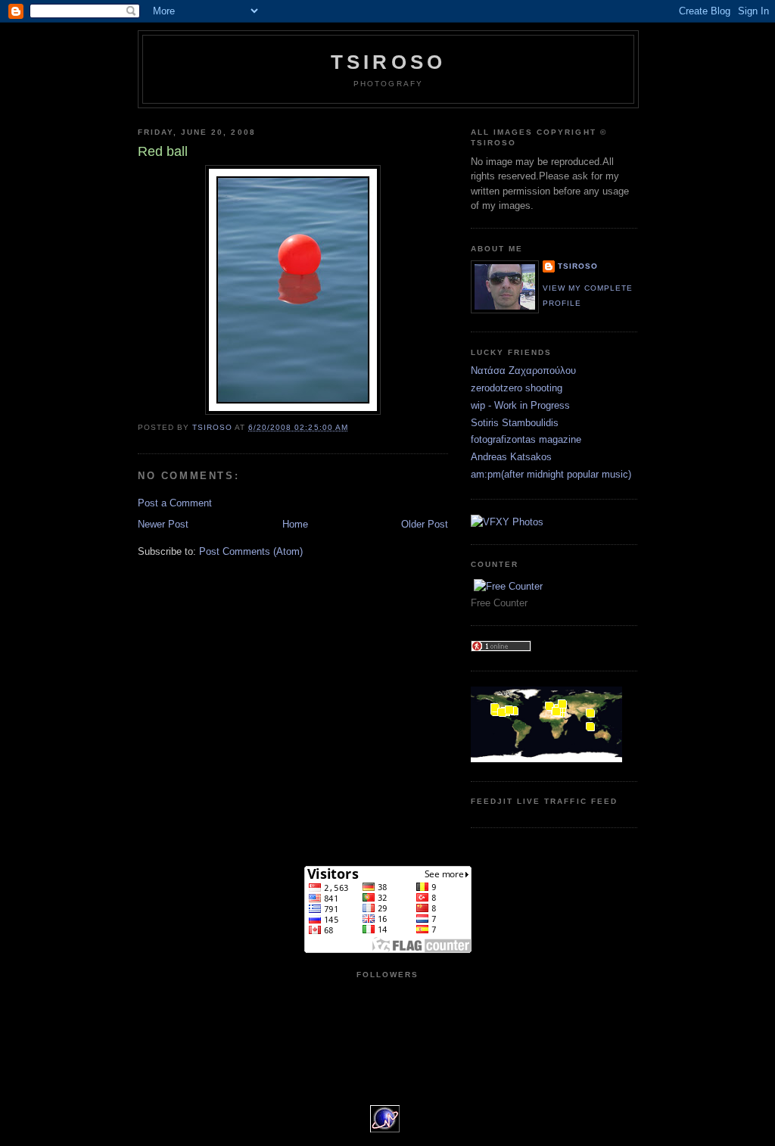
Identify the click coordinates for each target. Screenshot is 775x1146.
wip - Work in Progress (520, 405)
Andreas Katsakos (511, 456)
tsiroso (578, 266)
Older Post (424, 524)
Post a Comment (175, 503)
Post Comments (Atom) (251, 551)
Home (295, 524)
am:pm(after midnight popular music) (551, 474)
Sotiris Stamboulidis (515, 422)
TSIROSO (388, 62)
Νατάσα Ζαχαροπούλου (523, 370)
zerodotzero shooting (516, 388)
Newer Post (163, 524)
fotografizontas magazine (526, 439)
